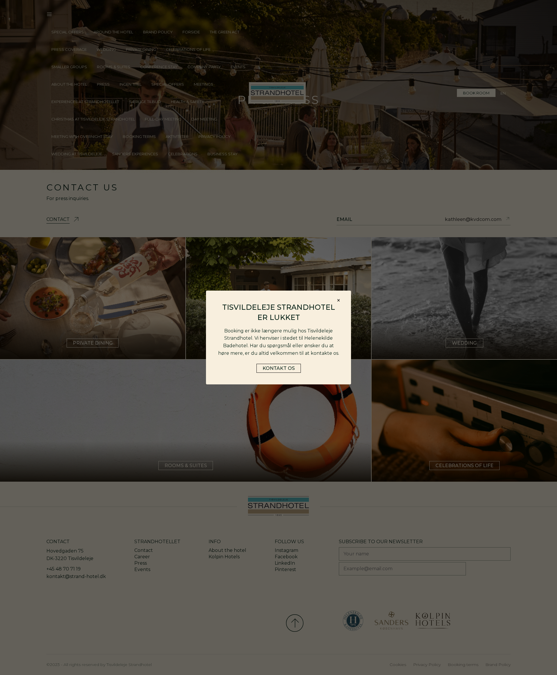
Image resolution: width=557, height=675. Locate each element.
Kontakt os (279, 368)
